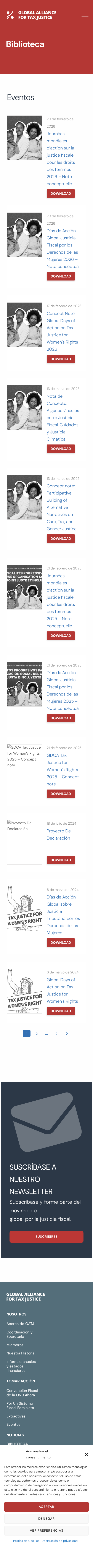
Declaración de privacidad (60, 1541)
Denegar (46, 1518)
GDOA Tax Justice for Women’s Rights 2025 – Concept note (63, 769)
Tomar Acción (20, 1381)
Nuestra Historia (20, 1353)
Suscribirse (46, 1236)
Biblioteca (25, 61)
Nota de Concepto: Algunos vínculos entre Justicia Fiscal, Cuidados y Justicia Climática (63, 417)
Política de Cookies (26, 1541)
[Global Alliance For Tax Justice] (25, 1298)
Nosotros (16, 1314)
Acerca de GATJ (20, 1323)
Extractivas (16, 1416)
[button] (86, 1454)
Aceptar (46, 1507)
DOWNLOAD (61, 193)
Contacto (25, 74)
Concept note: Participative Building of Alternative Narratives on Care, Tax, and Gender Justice (62, 507)
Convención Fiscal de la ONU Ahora (22, 1393)
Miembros (15, 1345)
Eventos (13, 1424)
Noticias (23, 49)
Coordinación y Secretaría (19, 1334)
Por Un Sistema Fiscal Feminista (20, 1405)
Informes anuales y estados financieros (21, 1366)
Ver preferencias (46, 1530)
